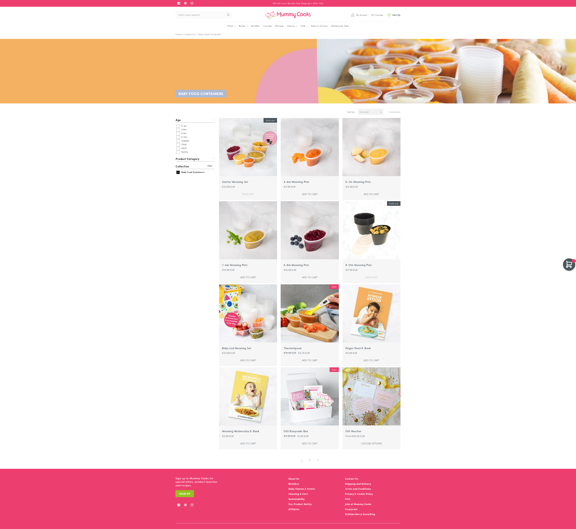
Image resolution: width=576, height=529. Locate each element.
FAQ (347, 499)
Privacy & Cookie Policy (359, 494)
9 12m (184, 136)
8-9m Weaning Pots (296, 265)
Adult (184, 148)
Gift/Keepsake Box (296, 431)
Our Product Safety (300, 504)
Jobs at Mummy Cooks (358, 504)
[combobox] (204, 15)
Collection (182, 166)
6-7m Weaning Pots (358, 182)
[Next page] (318, 460)
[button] (231, 26)
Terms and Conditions (358, 488)
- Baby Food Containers (208, 34)
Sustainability (296, 499)
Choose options (371, 443)
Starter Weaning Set (235, 182)
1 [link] (301, 460)
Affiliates (293, 509)
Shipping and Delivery (358, 483)
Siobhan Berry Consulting (360, 514)
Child (184, 144)
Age (178, 120)
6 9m (184, 133)
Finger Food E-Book (358, 348)
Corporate (351, 509)
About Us (293, 478)
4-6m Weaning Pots (296, 182)
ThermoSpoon (293, 348)
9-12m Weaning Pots (358, 265)
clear (209, 165)
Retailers (293, 483)
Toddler (185, 140)
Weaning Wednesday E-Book (240, 431)
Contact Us (351, 478)
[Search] (228, 15)
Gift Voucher (353, 431)
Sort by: (351, 111)
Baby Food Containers (193, 172)
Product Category (188, 159)
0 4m (184, 125)
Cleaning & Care (298, 494)
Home (179, 34)
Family (184, 151)
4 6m (184, 129)
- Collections (189, 34)
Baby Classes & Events (301, 488)
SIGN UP (184, 494)
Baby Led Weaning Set (236, 348)
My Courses (377, 14)
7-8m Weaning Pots (235, 265)
